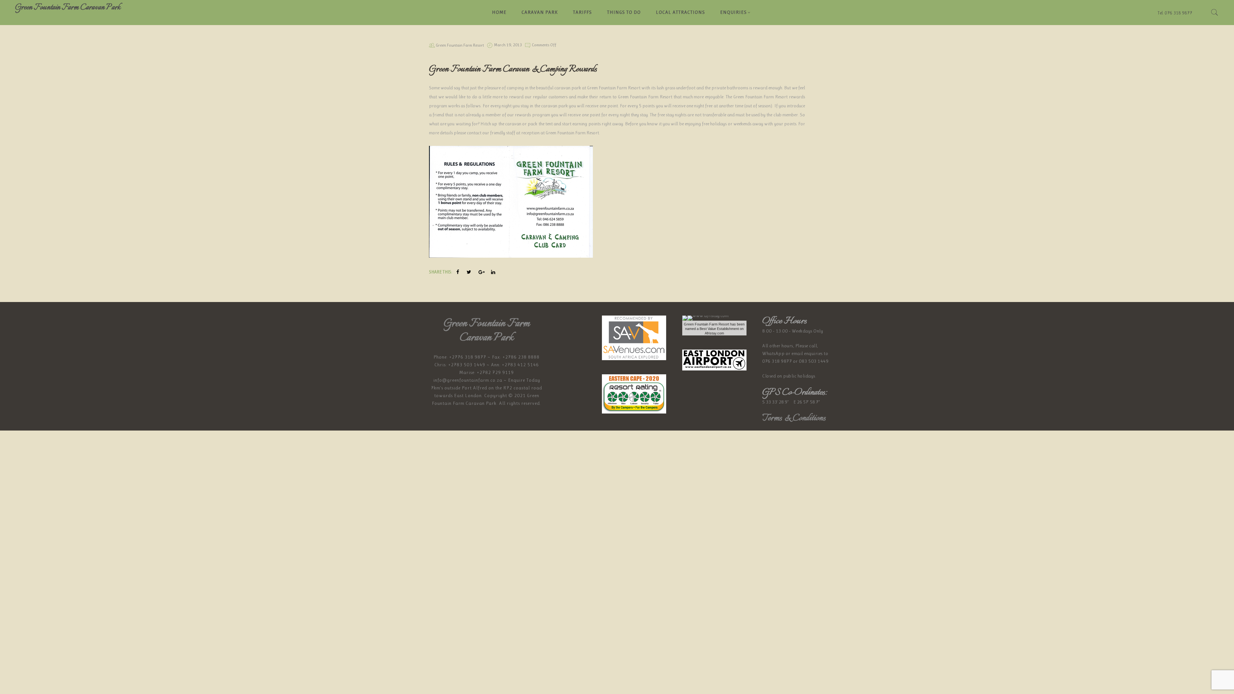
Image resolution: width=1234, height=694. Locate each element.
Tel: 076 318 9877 (1174, 12)
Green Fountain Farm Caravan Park (68, 7)
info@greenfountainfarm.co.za (467, 380)
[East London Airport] (714, 359)
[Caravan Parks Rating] (634, 393)
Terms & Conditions (794, 418)
